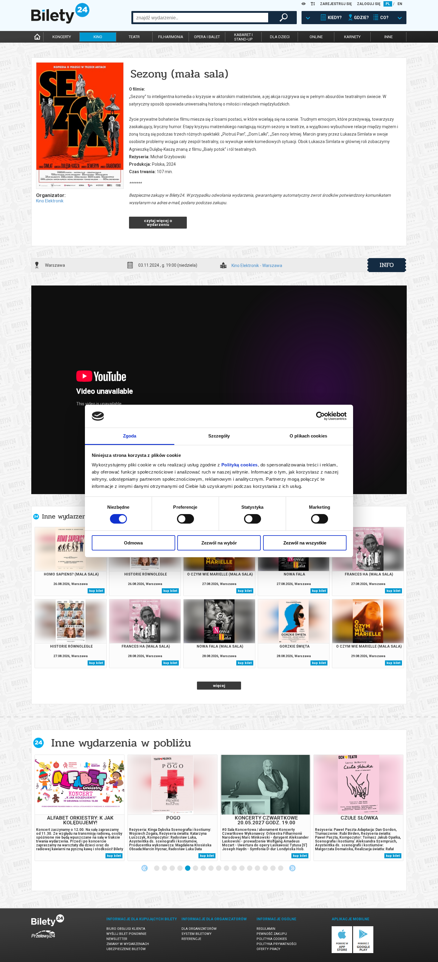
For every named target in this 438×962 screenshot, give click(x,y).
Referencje (191, 939)
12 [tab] (242, 868)
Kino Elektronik (49, 200)
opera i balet (207, 37)
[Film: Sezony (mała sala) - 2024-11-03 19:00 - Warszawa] (79, 126)
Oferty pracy (268, 949)
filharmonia (170, 37)
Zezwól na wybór (219, 542)
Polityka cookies (272, 939)
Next (292, 868)
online (316, 37)
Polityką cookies (239, 464)
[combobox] (200, 17)
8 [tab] (211, 868)
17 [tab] (281, 868)
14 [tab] (258, 868)
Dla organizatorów (199, 929)
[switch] (185, 519)
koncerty (61, 37)
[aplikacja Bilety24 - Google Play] (363, 952)
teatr (134, 37)
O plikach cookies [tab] (308, 435)
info (387, 265)
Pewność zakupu (272, 934)
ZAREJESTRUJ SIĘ (336, 4)
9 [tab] (219, 868)
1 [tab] (157, 868)
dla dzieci (280, 37)
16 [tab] (273, 868)
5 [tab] (188, 868)
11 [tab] (234, 868)
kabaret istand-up (243, 36)
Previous (144, 868)
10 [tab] (227, 868)
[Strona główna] (60, 22)
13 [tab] (250, 868)
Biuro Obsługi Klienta (125, 929)
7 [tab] (203, 868)
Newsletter (116, 939)
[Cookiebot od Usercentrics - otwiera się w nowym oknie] (320, 416)
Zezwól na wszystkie (304, 542)
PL (388, 4)
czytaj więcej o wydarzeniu (158, 222)
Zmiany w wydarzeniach (127, 944)
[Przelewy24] (43, 939)
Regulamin (266, 929)
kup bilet (96, 591)
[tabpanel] (80, 808)
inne (388, 37)
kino (98, 37)
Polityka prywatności (276, 944)
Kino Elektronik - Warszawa (257, 265)
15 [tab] (265, 868)
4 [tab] (180, 868)
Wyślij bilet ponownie (126, 934)
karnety (352, 37)
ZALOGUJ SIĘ (368, 4)
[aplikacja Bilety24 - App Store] (342, 952)
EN (399, 4)
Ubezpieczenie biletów (126, 949)
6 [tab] (196, 868)
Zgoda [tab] (129, 435)
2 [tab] (165, 868)
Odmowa (133, 542)
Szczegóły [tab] (219, 435)
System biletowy (196, 934)
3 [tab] (172, 868)
